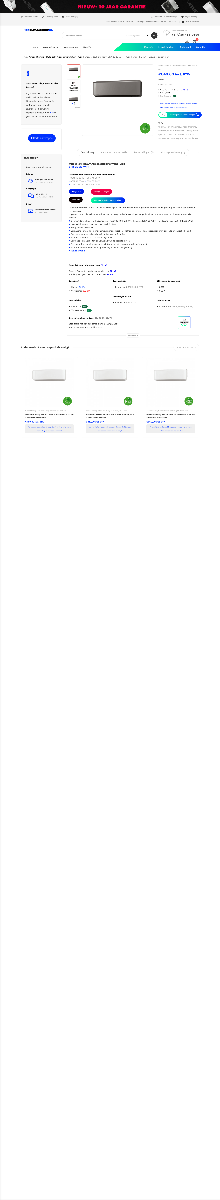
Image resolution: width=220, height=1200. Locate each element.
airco (177, 127)
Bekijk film (76, 192)
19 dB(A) (162, 127)
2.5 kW (171, 127)
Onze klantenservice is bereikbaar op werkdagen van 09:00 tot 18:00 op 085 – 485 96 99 (141, 22)
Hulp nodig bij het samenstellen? (107, 200)
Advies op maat (52, 17)
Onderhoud (185, 47)
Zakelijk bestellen (192, 22)
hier (99, 327)
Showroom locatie (31, 17)
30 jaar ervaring (191, 17)
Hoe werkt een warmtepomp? (165, 17)
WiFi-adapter (191, 138)
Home (35, 47)
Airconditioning (50, 47)
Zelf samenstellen (67, 57)
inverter (162, 130)
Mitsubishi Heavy (176, 65)
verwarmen (163, 138)
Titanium (189, 134)
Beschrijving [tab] (87, 152)
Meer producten (185, 347)
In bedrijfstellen (166, 47)
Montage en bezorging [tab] (173, 152)
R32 (166, 134)
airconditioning (188, 127)
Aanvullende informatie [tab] (114, 152)
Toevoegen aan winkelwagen (182, 115)
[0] (196, 41)
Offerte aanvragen (101, 192)
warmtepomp (177, 138)
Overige (87, 47)
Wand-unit (83, 57)
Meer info (76, 200)
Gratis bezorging (72, 17)
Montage (148, 47)
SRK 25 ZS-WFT (176, 134)
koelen (170, 130)
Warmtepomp (71, 47)
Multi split (51, 57)
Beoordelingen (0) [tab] (144, 152)
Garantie (200, 47)
